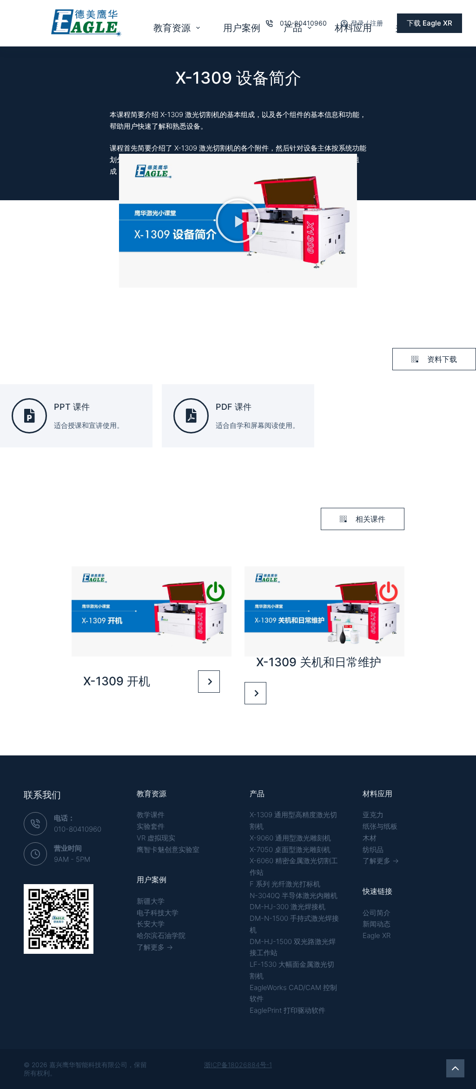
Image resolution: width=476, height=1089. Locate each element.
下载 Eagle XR (429, 23)
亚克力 (373, 814)
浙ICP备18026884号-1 (238, 1065)
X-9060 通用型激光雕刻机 (290, 837)
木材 (370, 837)
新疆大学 (151, 901)
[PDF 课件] (191, 415)
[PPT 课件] (29, 415)
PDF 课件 (233, 407)
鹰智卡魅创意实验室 (168, 849)
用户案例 (241, 27)
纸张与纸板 (380, 826)
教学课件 (151, 814)
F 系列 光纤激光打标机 (285, 883)
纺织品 (373, 849)
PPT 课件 (72, 407)
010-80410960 (303, 23)
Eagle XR (376, 935)
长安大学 (151, 923)
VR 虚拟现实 (156, 837)
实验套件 (151, 826)
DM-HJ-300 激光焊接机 (287, 906)
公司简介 (376, 912)
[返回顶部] (455, 1068)
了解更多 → (155, 947)
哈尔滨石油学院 (161, 935)
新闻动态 (376, 923)
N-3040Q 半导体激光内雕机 (293, 895)
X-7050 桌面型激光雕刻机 (290, 849)
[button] (238, 220)
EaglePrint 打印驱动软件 (287, 1010)
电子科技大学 (157, 912)
